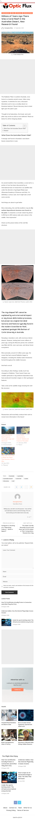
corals (26, 478)
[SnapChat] (31, 517)
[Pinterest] (26, 487)
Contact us (17, 689)
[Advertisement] (17, 76)
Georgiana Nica (8, 28)
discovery (6, 481)
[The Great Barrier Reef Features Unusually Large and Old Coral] (8, 430)
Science (19, 13)
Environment (6, 13)
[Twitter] (21, 487)
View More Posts (17, 504)
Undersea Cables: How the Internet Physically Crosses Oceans (25, 762)
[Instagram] (29, 517)
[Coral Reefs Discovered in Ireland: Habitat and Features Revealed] (23, 430)
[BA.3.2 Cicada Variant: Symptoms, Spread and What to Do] (26, 715)
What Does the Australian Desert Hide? (15, 128)
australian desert (8, 478)
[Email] (31, 487)
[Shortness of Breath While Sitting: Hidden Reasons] (26, 735)
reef (13, 481)
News (13, 13)
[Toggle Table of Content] (23, 125)
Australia (11, 476)
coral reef (18, 478)
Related (6, 130)
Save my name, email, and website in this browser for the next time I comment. (18, 586)
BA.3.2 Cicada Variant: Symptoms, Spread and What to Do (25, 724)
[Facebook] (16, 487)
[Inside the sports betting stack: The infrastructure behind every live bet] (6, 622)
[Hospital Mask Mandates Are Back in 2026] (9, 715)
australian (20, 476)
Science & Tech (28, 13)
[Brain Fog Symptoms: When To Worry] (9, 735)
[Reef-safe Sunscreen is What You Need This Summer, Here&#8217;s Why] (8, 450)
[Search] (32, 6)
